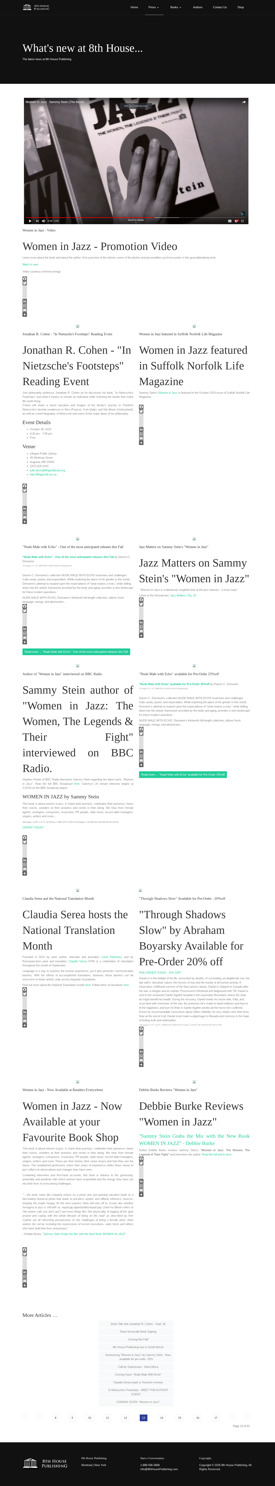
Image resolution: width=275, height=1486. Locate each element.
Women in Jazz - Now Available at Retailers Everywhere (62, 1090)
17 (215, 1417)
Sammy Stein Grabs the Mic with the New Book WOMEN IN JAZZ (84, 1234)
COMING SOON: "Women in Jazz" (138, 1401)
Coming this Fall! (137, 1339)
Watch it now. (30, 264)
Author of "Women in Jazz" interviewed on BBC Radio (62, 674)
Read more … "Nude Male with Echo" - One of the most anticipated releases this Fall (76, 651)
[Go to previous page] (40, 1416)
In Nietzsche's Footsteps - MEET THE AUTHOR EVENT (138, 1392)
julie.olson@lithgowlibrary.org (47, 470)
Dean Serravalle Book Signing (137, 1331)
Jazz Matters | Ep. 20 (183, 595)
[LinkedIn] (136, 301)
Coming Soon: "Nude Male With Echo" (137, 1374)
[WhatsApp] (136, 305)
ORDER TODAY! (33, 827)
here (77, 783)
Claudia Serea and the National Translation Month (58, 898)
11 (107, 1417)
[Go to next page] (232, 1416)
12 (125, 1417)
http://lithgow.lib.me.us (43, 474)
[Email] (136, 310)
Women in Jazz (168, 392)
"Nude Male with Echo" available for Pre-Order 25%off (179, 674)
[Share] (136, 314)
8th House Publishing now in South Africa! (138, 1347)
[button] (154, 7)
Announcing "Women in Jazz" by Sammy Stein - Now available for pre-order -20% (138, 1357)
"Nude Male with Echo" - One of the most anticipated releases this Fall (72, 547)
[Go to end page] (247, 1416)
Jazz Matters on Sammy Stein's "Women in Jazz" (173, 547)
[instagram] (136, 287)
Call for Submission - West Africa (137, 1366)
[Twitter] (136, 283)
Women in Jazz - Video (39, 230)
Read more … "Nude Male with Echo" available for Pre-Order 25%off (183, 774)
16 (197, 1417)
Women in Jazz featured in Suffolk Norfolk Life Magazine (180, 334)
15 (179, 1417)
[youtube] (136, 292)
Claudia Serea (77, 961)
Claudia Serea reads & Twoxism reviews (138, 1382)
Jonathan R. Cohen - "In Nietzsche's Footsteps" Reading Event (67, 334)
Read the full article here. (217, 1154)
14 (161, 1417)
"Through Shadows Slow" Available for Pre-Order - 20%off (182, 898)
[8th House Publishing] (37, 7)
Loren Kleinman (111, 956)
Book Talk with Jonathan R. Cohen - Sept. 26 (137, 1323)
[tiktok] (136, 296)
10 (89, 1417)
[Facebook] (136, 278)
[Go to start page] (24, 1416)
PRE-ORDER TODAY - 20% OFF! (160, 972)
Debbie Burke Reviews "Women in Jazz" (168, 1090)
